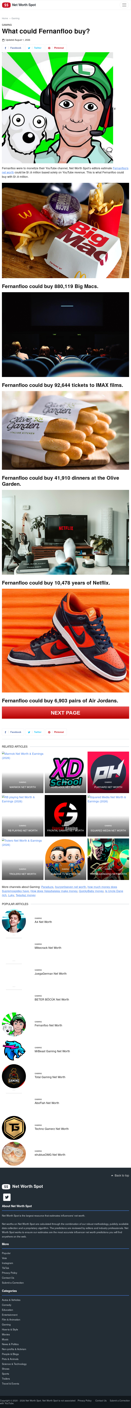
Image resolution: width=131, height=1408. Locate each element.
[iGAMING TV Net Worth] (65, 859)
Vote (4, 1258)
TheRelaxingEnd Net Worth (108, 873)
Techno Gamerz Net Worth (52, 1129)
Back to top (121, 1175)
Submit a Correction (13, 1282)
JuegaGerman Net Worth (51, 973)
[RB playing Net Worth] (22, 816)
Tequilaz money (26, 895)
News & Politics (10, 1344)
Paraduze (47, 887)
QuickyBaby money (91, 891)
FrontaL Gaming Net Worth (65, 830)
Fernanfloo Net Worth (48, 1025)
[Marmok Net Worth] (22, 772)
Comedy (6, 1304)
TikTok (5, 1268)
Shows (5, 1368)
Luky (11, 895)
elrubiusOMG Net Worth (50, 1155)
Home (5, 18)
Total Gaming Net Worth (50, 1077)
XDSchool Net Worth (65, 787)
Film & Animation (11, 1319)
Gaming (15, 18)
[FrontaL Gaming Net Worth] (65, 816)
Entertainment (9, 1314)
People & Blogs (10, 1354)
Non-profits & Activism (14, 1349)
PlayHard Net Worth (108, 787)
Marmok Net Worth (23, 787)
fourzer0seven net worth (70, 887)
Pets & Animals (10, 1359)
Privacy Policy (9, 1272)
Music (5, 1339)
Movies (6, 1334)
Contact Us (8, 1277)
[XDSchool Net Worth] (65, 772)
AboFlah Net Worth (47, 1103)
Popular (6, 1253)
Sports (5, 1373)
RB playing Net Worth (22, 830)
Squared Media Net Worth (108, 830)
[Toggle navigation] (124, 5)
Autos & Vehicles (11, 1299)
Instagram (7, 1263)
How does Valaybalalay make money (54, 891)
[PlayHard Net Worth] (108, 772)
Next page (65, 713)
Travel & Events (10, 1383)
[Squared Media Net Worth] (108, 816)
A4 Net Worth (43, 922)
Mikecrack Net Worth (48, 948)
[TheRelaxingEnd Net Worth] (108, 859)
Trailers (6, 1378)
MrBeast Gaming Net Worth (52, 1051)
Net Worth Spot (23, 4)
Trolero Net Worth (22, 873)
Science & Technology (14, 1364)
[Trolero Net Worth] (22, 859)
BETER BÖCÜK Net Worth (52, 999)
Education (7, 1309)
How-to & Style (10, 1329)
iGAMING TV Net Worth (65, 873)
